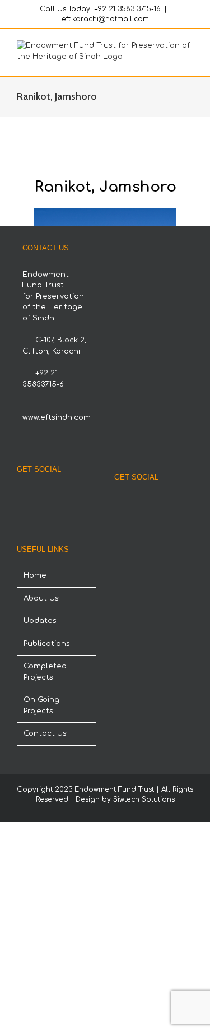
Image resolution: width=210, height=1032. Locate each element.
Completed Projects (45, 671)
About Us (41, 598)
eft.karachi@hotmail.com (105, 19)
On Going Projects (41, 705)
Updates (40, 621)
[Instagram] (48, 495)
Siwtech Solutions (144, 799)
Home (35, 575)
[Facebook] (33, 495)
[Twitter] (63, 495)
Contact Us (45, 733)
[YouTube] (79, 495)
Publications (47, 644)
